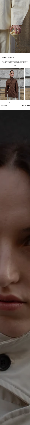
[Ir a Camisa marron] (12, 84)
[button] (2, 2)
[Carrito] (28, 2)
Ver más (15, 65)
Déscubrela (15, 47)
